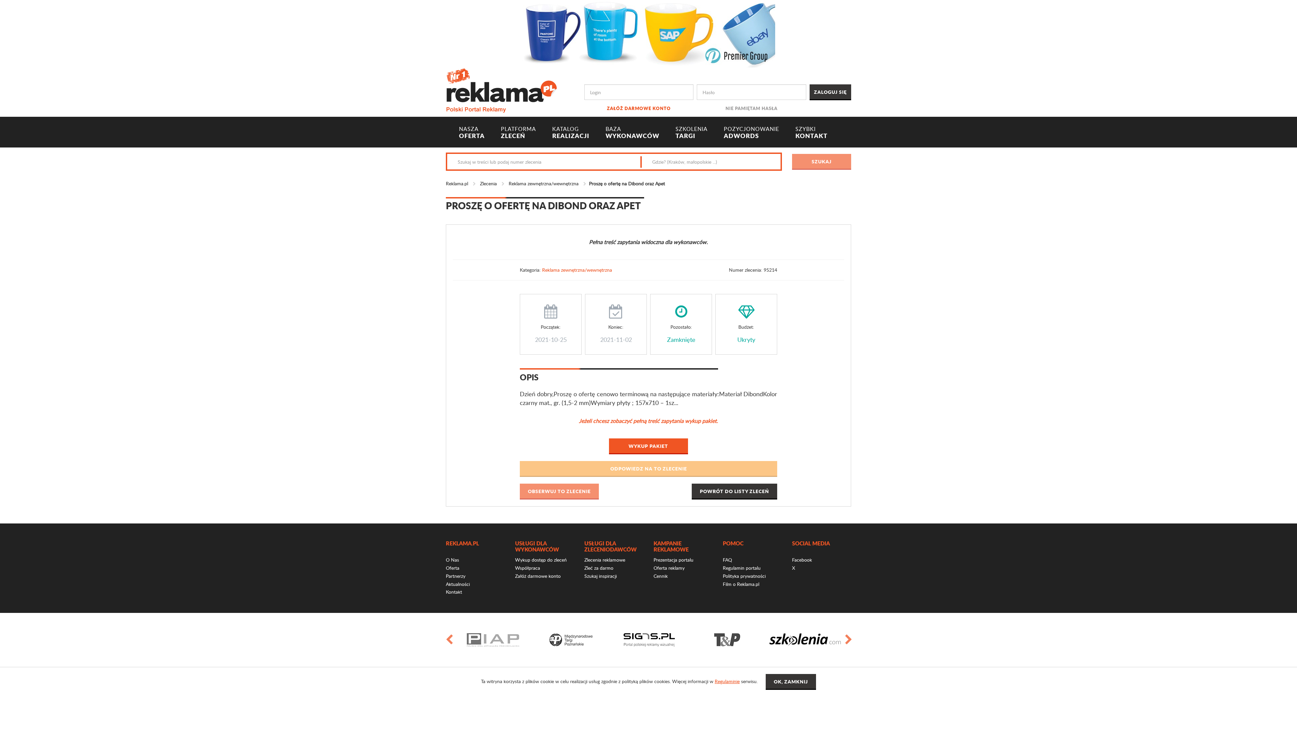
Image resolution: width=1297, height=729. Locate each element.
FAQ (727, 560)
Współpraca (527, 568)
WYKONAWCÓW (632, 132)
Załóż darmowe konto (639, 108)
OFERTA (472, 132)
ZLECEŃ (518, 132)
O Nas (452, 560)
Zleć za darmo (598, 568)
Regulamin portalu (742, 568)
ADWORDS (751, 132)
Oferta (452, 568)
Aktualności (458, 584)
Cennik (661, 576)
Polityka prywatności (744, 576)
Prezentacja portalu (673, 560)
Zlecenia (488, 183)
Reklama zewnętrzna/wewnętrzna (544, 183)
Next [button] (848, 639)
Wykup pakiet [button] (648, 445)
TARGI (692, 132)
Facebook (802, 560)
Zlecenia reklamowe (604, 560)
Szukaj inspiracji (600, 576)
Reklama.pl (457, 183)
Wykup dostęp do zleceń (541, 560)
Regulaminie (727, 681)
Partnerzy (455, 576)
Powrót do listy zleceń (734, 491)
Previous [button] (449, 639)
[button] (648, 469)
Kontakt (454, 592)
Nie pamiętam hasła (752, 108)
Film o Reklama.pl (741, 584)
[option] (493, 640)
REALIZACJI (570, 132)
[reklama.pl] (501, 89)
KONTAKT (811, 132)
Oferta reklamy (669, 568)
